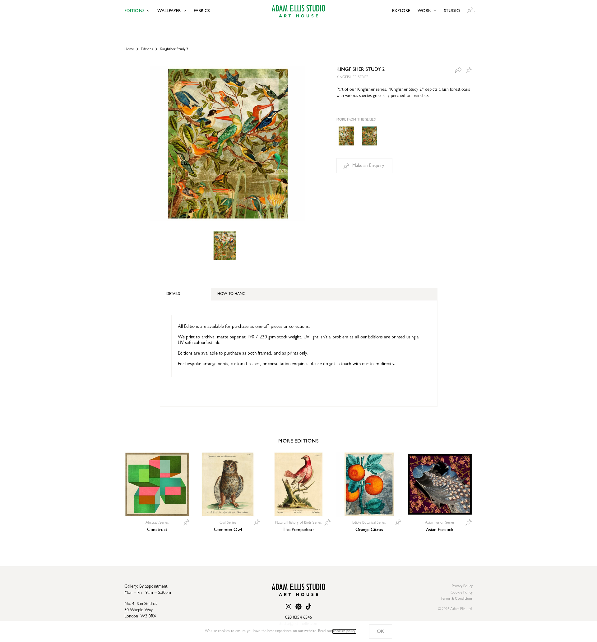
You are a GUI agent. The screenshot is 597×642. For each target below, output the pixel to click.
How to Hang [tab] (231, 294)
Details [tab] (173, 294)
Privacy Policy (462, 587)
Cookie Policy (462, 593)
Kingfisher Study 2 (174, 50)
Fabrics (202, 11)
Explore (401, 11)
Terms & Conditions (457, 599)
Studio (452, 11)
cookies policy (344, 631)
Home (129, 50)
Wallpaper (169, 11)
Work (424, 11)
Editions (134, 11)
